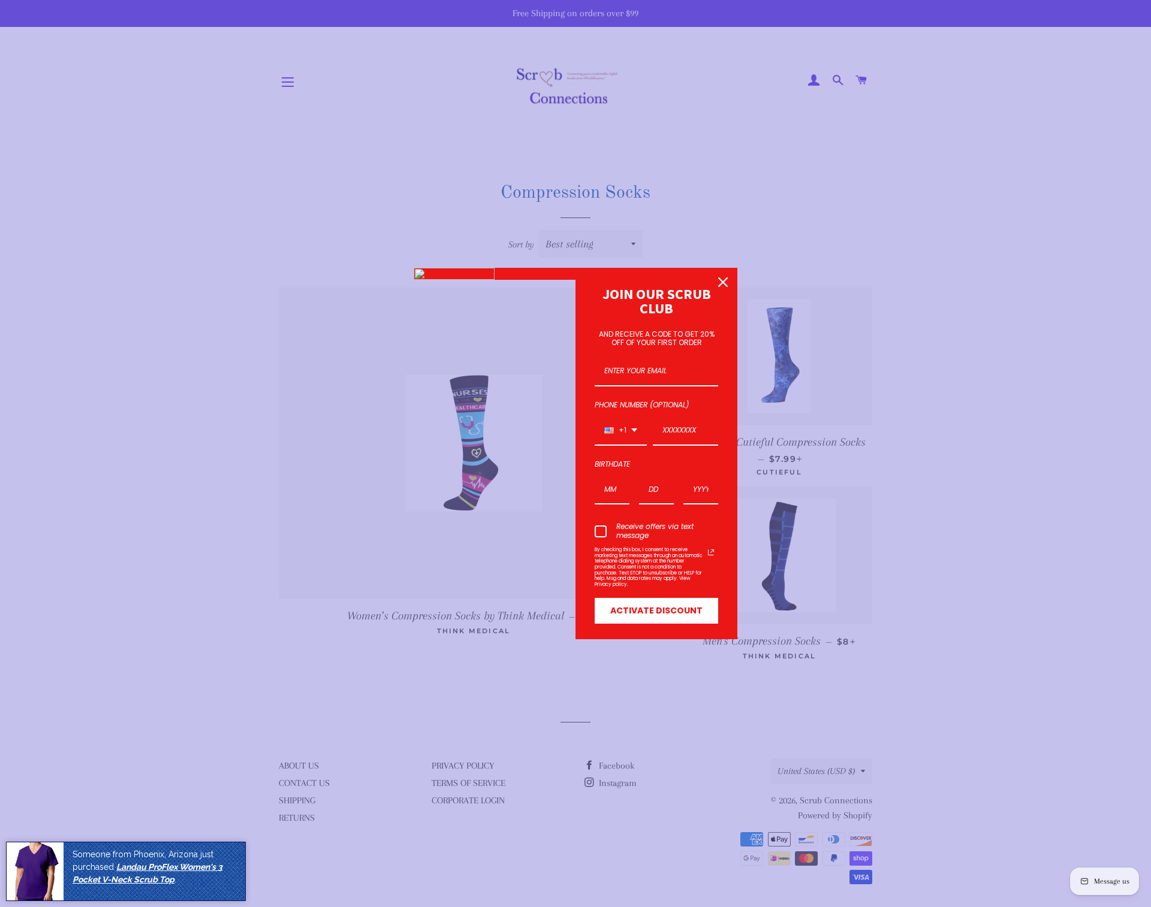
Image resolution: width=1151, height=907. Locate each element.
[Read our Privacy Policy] (711, 552)
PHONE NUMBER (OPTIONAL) (642, 405)
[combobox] (621, 430)
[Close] (723, 282)
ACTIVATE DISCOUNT (656, 610)
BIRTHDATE (612, 464)
